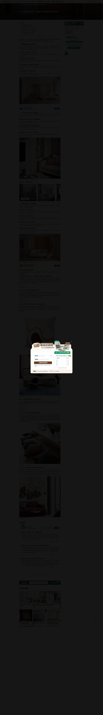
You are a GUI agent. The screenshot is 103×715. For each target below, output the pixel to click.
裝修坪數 (36, 355)
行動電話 (36, 359)
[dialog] (51, 357)
